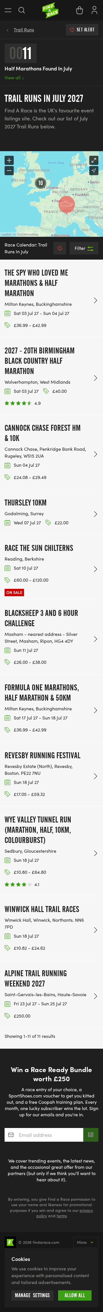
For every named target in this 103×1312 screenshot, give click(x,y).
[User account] (94, 9)
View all (14, 77)
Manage (32, 1295)
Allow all (75, 1295)
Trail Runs (24, 30)
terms (62, 1215)
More (82, 1242)
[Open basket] (79, 10)
